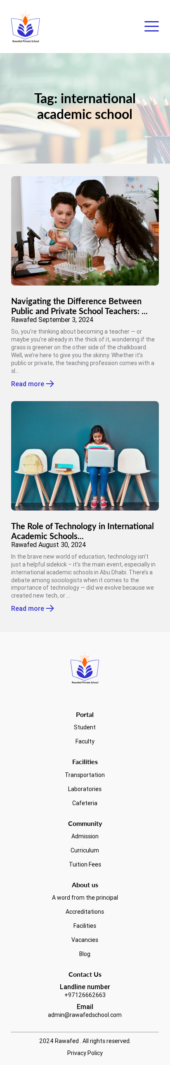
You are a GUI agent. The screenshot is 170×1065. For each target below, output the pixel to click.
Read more (27, 384)
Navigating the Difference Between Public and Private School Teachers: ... (79, 306)
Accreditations (85, 911)
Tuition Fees (85, 864)
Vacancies (84, 940)
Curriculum (85, 850)
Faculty (85, 741)
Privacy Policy (85, 1053)
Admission (85, 836)
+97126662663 (85, 995)
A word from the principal (85, 897)
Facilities (84, 925)
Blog (84, 954)
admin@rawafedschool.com (85, 1015)
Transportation (85, 775)
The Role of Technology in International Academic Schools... (82, 531)
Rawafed (24, 320)
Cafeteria (84, 803)
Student (85, 727)
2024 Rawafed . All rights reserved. (85, 1041)
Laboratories (85, 789)
